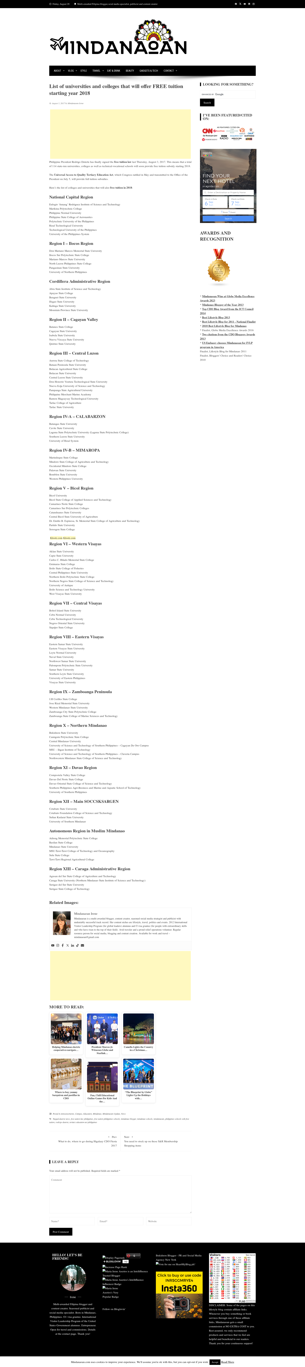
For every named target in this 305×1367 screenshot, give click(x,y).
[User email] (82, 945)
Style (83, 70)
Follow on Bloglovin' (114, 1309)
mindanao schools (144, 1118)
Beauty (130, 70)
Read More (227, 1362)
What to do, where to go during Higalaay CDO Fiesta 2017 (87, 1141)
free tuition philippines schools (107, 1118)
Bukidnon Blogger (166, 1255)
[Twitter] (67, 945)
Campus (78, 1113)
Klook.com (56, 538)
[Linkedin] (72, 945)
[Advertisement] (120, 134)
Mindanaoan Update (111, 1113)
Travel (96, 70)
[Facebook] (62, 945)
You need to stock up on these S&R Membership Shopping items (151, 1141)
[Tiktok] (77, 945)
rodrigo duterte (62, 1122)
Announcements (67, 1113)
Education (87, 1113)
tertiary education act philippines (83, 1122)
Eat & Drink (113, 70)
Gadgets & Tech (149, 70)
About (57, 70)
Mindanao (97, 1113)
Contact (169, 70)
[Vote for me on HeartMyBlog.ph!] (175, 1264)
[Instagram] (57, 945)
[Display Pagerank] (114, 1257)
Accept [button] (215, 1362)
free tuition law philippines (82, 1118)
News (123, 1113)
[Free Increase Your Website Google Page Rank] (115, 1266)
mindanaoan (159, 1118)
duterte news (64, 1118)
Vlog (71, 70)
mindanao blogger (128, 1118)
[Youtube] (52, 945)
